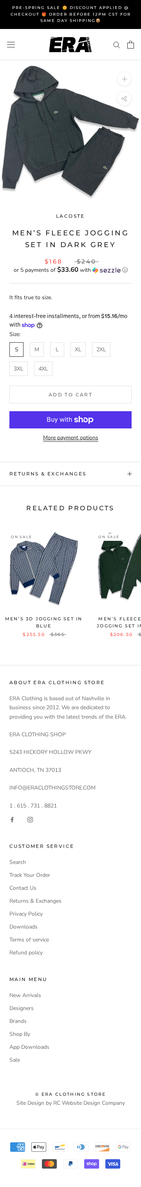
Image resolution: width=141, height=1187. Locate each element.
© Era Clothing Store (70, 1094)
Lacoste (70, 216)
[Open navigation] (11, 44)
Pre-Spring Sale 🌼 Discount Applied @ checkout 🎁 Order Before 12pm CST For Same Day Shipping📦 (71, 14)
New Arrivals (25, 995)
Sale (14, 1060)
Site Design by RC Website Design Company (70, 1103)
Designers (21, 1008)
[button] (70, 270)
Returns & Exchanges (48, 474)
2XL (101, 349)
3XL (19, 368)
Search (17, 862)
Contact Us (22, 888)
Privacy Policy (26, 914)
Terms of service (29, 939)
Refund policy (26, 952)
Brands (18, 1021)
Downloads (23, 926)
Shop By (19, 1034)
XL (78, 349)
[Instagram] (30, 819)
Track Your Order (29, 875)
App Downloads (29, 1047)
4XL (43, 368)
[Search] (116, 44)
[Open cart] (130, 45)
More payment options (70, 437)
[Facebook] (12, 819)
